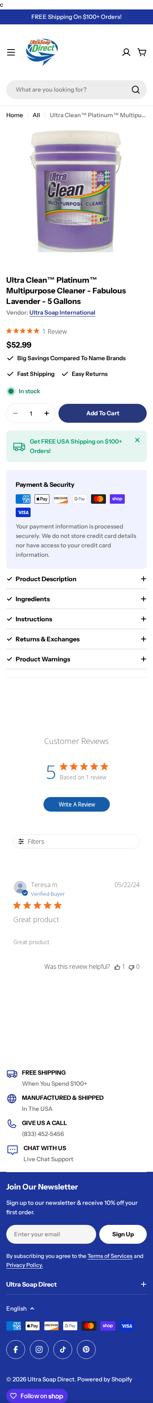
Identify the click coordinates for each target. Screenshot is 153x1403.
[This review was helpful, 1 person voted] (117, 966)
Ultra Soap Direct (51, 1379)
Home (14, 115)
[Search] (135, 89)
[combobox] (76, 89)
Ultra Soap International (62, 312)
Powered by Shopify (104, 1379)
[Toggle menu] (11, 52)
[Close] (137, 440)
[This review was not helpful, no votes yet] (131, 966)
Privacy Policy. (24, 1265)
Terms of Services (110, 1255)
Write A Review (77, 804)
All (36, 115)
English (16, 1308)
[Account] (126, 52)
